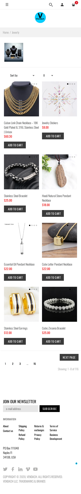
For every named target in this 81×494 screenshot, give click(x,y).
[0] (73, 5)
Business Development (56, 437)
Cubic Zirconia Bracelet (53, 328)
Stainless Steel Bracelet (15, 196)
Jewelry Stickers (50, 123)
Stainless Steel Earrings (16, 328)
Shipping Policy (23, 428)
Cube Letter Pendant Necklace (57, 264)
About (5, 426)
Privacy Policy (37, 437)
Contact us (8, 431)
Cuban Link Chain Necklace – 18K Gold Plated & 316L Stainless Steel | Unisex (21, 127)
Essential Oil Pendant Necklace (19, 264)
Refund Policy (22, 437)
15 (35, 364)
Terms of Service (54, 428)
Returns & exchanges (39, 428)
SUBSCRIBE (50, 409)
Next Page (69, 357)
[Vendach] (40, 18)
